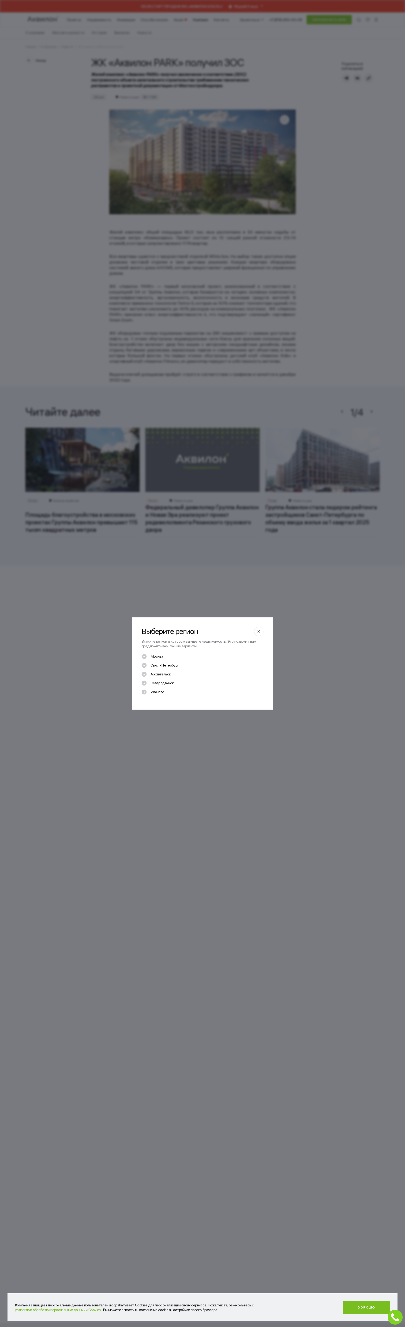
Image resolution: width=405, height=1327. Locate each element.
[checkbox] (152, 656)
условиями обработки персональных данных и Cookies (58, 1310)
